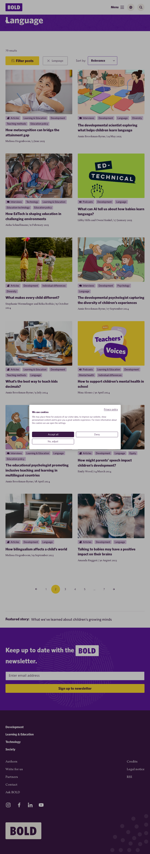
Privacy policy (111, 409)
